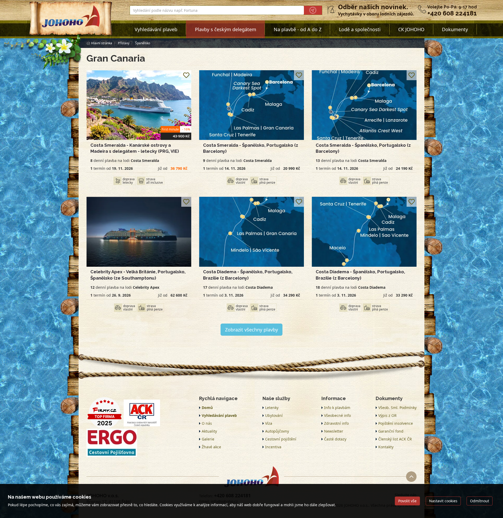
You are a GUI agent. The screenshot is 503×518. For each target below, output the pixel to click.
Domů (207, 407)
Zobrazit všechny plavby (251, 329)
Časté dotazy (335, 439)
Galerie (208, 439)
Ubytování (274, 415)
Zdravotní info (336, 423)
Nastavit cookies (443, 500)
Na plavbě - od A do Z (297, 29)
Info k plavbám (337, 407)
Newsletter (333, 431)
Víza (268, 423)
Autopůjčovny (277, 431)
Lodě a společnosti (360, 29)
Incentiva (273, 446)
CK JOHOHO (411, 29)
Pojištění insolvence (395, 423)
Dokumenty (455, 29)
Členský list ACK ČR (395, 439)
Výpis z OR (387, 415)
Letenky (271, 407)
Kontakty (385, 446)
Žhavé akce (211, 446)
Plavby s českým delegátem (225, 29)
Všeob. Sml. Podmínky (397, 407)
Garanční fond (390, 431)
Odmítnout (479, 500)
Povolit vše (407, 500)
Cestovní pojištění (280, 439)
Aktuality (209, 431)
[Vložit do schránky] (186, 75)
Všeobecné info (337, 415)
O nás (207, 423)
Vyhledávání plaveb (156, 29)
